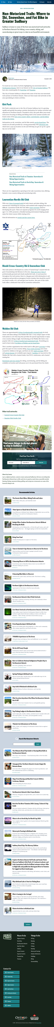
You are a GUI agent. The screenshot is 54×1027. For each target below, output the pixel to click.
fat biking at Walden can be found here (27, 343)
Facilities (35, 353)
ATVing (32, 938)
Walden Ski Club (10, 328)
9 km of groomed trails (16, 203)
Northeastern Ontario (28, 8)
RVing (32, 959)
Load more (28, 924)
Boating (33, 941)
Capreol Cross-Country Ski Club (14, 415)
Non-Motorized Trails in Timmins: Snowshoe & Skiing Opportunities (26, 177)
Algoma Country (21, 938)
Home (10, 2)
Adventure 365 (43, 125)
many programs (34, 208)
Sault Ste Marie (10, 989)
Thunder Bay (20, 956)
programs (42, 347)
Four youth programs (33, 349)
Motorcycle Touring (35, 951)
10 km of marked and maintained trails (26, 341)
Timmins (32, 90)
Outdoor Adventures (35, 954)
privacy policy (39, 465)
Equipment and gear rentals (11, 361)
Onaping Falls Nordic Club (12, 418)
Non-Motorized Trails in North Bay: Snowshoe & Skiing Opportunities (26, 183)
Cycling (32, 943)
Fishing (32, 946)
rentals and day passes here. (26, 218)
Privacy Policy (38, 1022)
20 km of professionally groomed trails (30, 332)
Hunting (33, 948)
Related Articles (12, 174)
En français (42, 2)
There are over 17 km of (38, 272)
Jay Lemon (12, 78)
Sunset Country (20, 951)
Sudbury (19, 948)
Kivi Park (6, 104)
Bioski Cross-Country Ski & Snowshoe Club (23, 265)
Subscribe (49, 2)
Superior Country (21, 954)
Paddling (33, 956)
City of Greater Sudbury (40, 88)
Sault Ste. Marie (20, 946)
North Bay (23, 90)
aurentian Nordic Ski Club (16, 199)
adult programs (38, 351)
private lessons (9, 353)
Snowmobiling (34, 961)
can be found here (40, 122)
